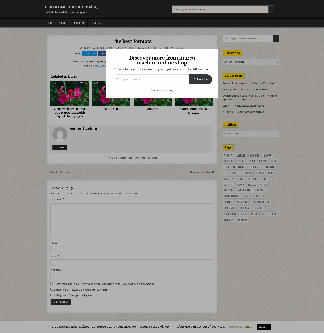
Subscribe (201, 79)
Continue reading (162, 90)
